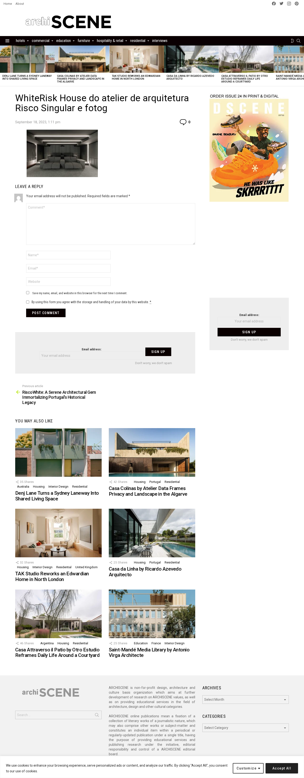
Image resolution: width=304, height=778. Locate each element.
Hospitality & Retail (110, 40)
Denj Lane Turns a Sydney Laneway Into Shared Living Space (27, 77)
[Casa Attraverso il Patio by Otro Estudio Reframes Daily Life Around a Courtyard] (246, 59)
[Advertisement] (249, 252)
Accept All (281, 768)
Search (97, 716)
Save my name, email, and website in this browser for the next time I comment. (79, 293)
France (156, 643)
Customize (246, 768)
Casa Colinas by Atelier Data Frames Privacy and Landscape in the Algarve (80, 78)
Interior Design (58, 486)
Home (8, 3)
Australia (23, 486)
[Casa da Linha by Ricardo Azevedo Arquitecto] (191, 59)
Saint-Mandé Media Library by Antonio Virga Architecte (149, 652)
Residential (137, 40)
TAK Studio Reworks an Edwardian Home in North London (136, 77)
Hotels (20, 40)
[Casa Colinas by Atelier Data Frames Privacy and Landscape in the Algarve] (82, 59)
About (19, 3)
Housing (39, 486)
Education (63, 40)
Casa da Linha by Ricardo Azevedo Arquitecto (190, 77)
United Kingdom (86, 567)
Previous (2, 66)
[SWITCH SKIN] (292, 41)
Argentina (47, 643)
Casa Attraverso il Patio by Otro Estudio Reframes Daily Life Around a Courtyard (244, 78)
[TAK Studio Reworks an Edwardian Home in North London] (136, 59)
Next (301, 66)
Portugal (155, 482)
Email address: (91, 349)
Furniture (84, 40)
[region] (152, 767)
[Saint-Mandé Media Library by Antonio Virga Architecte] (152, 614)
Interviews (159, 40)
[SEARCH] (298, 41)
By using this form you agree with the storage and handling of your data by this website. (91, 302)
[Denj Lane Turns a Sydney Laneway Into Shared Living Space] (27, 59)
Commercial (40, 40)
